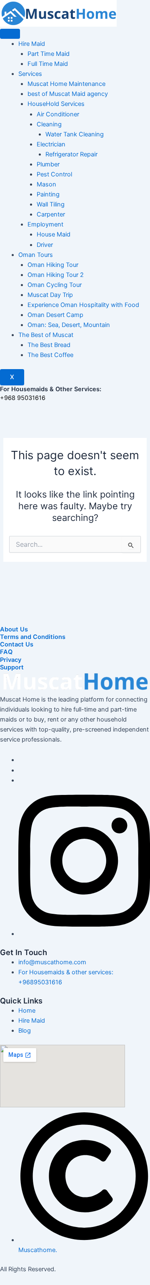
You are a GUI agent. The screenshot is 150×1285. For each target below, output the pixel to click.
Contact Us (16, 644)
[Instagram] (84, 934)
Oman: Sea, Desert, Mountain (69, 325)
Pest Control (54, 174)
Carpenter (51, 214)
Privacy (10, 660)
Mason (46, 184)
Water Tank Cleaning (74, 134)
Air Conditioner (58, 114)
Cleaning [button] (49, 124)
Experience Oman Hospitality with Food (83, 305)
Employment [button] (45, 224)
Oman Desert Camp (55, 315)
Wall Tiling (51, 204)
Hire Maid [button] (31, 44)
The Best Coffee (50, 355)
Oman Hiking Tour (53, 265)
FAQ (6, 652)
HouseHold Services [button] (56, 104)
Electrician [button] (51, 144)
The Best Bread (49, 345)
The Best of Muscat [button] (45, 335)
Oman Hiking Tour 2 (56, 275)
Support (12, 667)
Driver (45, 245)
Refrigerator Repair (71, 154)
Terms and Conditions (32, 637)
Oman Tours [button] (35, 255)
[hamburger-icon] (10, 34)
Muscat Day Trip (50, 295)
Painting (48, 194)
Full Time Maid (48, 64)
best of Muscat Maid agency (68, 94)
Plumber (48, 164)
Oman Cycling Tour (55, 285)
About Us (14, 629)
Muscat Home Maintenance (66, 84)
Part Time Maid (49, 54)
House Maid (53, 234)
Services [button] (30, 74)
